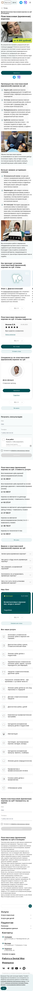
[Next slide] (22, 308)
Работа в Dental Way (13, 958)
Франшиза (8, 962)
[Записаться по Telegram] (21, 2)
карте (13, 954)
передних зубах (19, 104)
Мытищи (7, 943)
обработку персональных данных (20, 450)
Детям (14, 2)
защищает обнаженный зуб (12, 92)
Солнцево (8, 937)
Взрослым (7, 2)
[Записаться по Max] (25, 2)
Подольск (8, 949)
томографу (23, 204)
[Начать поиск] (30, 906)
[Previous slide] (11, 308)
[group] (16, 603)
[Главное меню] (30, 2)
